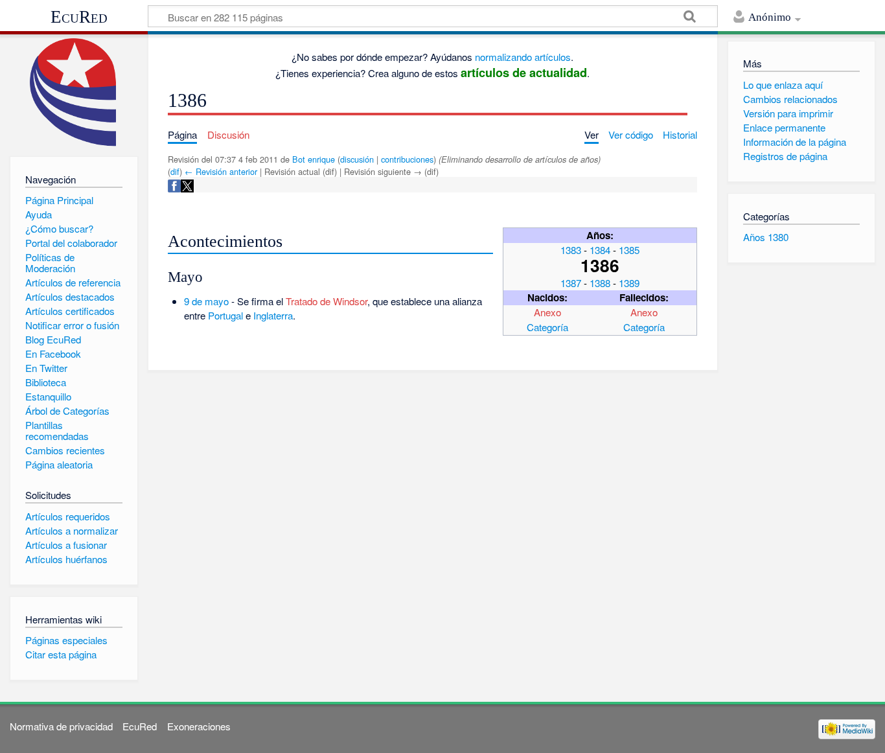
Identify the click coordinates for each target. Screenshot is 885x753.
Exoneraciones (199, 726)
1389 (629, 283)
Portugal (225, 315)
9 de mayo (206, 301)
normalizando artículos (523, 57)
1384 (600, 250)
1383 (570, 250)
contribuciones (407, 159)
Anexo (547, 312)
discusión (357, 159)
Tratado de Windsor (326, 301)
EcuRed (79, 17)
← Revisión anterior (221, 171)
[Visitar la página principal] (73, 92)
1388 (600, 283)
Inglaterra (273, 315)
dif (174, 171)
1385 (629, 250)
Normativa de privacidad (61, 726)
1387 (570, 283)
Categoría (547, 327)
